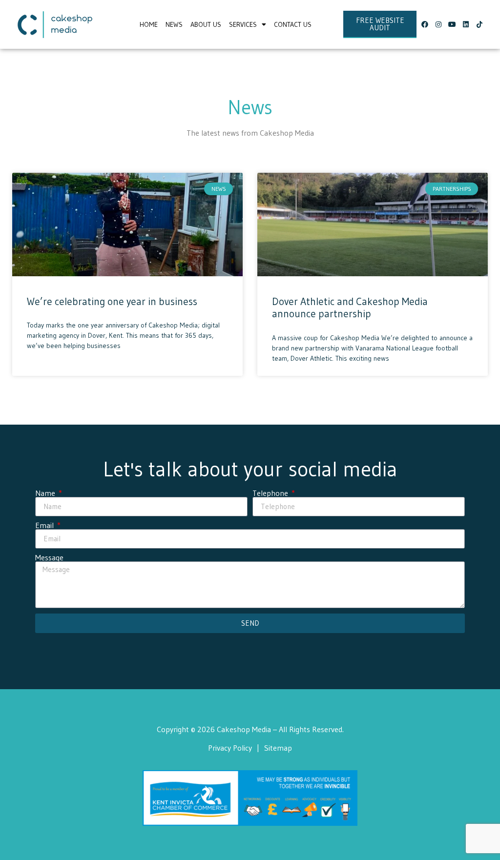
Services (243, 24)
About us (205, 24)
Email (45, 525)
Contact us (293, 24)
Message (49, 557)
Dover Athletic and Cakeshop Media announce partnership (350, 307)
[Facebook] (425, 24)
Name (46, 493)
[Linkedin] (466, 24)
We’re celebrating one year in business (112, 301)
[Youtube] (452, 24)
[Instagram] (438, 24)
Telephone (271, 493)
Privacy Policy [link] (230, 748)
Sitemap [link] (278, 748)
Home (149, 24)
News (174, 24)
